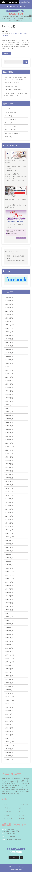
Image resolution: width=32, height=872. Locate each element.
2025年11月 (8, 328)
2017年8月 (8, 669)
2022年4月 (8, 474)
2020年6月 (8, 551)
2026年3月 (8, 314)
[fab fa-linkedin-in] (17, 7)
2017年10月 (8, 662)
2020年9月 (8, 540)
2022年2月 (8, 481)
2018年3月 (8, 644)
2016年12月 (8, 696)
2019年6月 (8, 592)
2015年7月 (8, 756)
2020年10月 (8, 537)
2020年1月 (8, 568)
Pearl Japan (18, 869)
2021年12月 (8, 488)
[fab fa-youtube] (24, 7)
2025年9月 (8, 335)
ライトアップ (8, 126)
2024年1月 (8, 401)
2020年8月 (8, 544)
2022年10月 (8, 453)
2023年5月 (8, 429)
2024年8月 (8, 380)
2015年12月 (8, 738)
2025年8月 (8, 339)
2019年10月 (8, 578)
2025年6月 (8, 346)
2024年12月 (8, 366)
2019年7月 (8, 589)
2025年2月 (8, 359)
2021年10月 (8, 495)
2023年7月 (8, 422)
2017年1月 (8, 693)
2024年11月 (8, 370)
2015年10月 (8, 745)
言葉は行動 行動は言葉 (12, 82)
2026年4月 (8, 311)
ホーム (6, 804)
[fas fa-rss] (21, 7)
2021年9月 (8, 498)
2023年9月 (8, 415)
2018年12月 (8, 613)
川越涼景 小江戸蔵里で (12, 86)
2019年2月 (8, 606)
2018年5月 (8, 637)
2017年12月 (8, 655)
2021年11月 (8, 491)
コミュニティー (8, 815)
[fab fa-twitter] (11, 7)
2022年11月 (8, 450)
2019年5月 (8, 596)
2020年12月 (8, 530)
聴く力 (5, 30)
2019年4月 (8, 599)
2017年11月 (8, 658)
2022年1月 (8, 485)
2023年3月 (8, 436)
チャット (7, 123)
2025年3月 (8, 356)
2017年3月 (8, 686)
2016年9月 (8, 707)
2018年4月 (8, 641)
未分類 (7, 36)
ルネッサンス (8, 130)
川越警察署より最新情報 (11, 133)
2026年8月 (8, 297)
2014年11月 (8, 759)
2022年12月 (8, 446)
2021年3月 (8, 519)
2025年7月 (8, 342)
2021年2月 (8, 523)
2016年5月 (8, 721)
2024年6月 (8, 384)
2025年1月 (8, 363)
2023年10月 (8, 412)
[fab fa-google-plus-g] (14, 7)
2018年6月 (8, 634)
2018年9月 (8, 624)
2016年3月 (8, 728)
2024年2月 (8, 398)
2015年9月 (8, 749)
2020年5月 (8, 554)
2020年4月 (8, 557)
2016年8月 (8, 710)
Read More (6, 53)
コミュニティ (8, 119)
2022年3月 (8, 478)
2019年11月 (8, 575)
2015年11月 (8, 742)
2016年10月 (8, 703)
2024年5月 (8, 387)
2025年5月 (8, 349)
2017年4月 (8, 683)
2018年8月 (8, 627)
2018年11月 (8, 617)
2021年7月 (8, 505)
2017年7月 (8, 672)
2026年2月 (8, 318)
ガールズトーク (9, 112)
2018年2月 (8, 648)
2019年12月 (8, 571)
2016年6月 (8, 717)
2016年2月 (8, 731)
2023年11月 (8, 408)
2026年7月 (8, 300)
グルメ (7, 116)
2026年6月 (8, 304)
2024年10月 (8, 373)
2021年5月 (8, 512)
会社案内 (21, 818)
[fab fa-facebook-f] (7, 7)
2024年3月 (8, 394)
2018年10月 (8, 620)
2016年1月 (8, 735)
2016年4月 (8, 724)
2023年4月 (8, 432)
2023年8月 (8, 419)
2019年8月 (8, 585)
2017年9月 (8, 665)
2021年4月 (8, 516)
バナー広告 (7, 811)
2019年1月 (8, 610)
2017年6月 (8, 676)
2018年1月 (8, 651)
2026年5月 (8, 307)
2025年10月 (8, 332)
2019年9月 (8, 582)
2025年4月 (8, 353)
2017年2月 (8, 690)
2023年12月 (8, 405)
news (6, 109)
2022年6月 (8, 467)
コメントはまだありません (18, 33)
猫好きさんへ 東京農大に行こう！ (15, 89)
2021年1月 (8, 526)
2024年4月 (8, 391)
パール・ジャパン (9, 808)
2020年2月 (8, 564)
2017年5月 (8, 679)
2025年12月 (8, 325)
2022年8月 (8, 460)
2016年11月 (8, 700)
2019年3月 (8, 603)
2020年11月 (8, 533)
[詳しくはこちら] (16, 152)
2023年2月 (8, 439)
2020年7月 (8, 547)
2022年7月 (8, 464)
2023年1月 (8, 443)
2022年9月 (8, 457)
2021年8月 (8, 502)
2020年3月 (8, 561)
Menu (30, 15)
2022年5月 (8, 471)
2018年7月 (8, 630)
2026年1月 (8, 321)
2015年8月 (8, 752)
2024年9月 (8, 377)
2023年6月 (8, 425)
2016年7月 (8, 714)
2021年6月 (8, 509)
